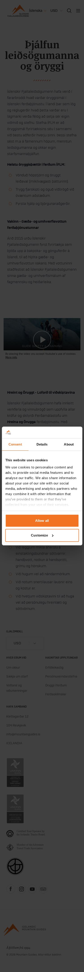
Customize (39, 535)
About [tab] (69, 444)
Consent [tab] (15, 444)
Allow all (42, 520)
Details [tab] (42, 444)
